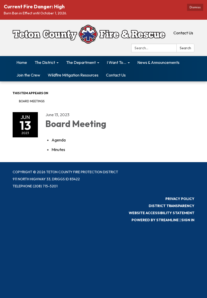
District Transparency (171, 206)
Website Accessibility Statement (161, 213)
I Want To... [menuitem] (116, 62)
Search (185, 48)
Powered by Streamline (155, 220)
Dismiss (195, 7)
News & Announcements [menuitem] (158, 62)
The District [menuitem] (45, 62)
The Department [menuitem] (81, 62)
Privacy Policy (179, 198)
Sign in (187, 220)
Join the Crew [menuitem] (28, 75)
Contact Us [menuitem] (116, 75)
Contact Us (183, 32)
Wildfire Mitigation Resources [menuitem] (73, 75)
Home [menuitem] (21, 62)
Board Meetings (31, 101)
